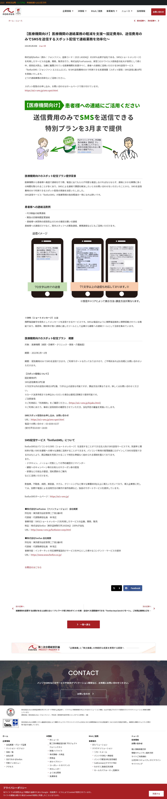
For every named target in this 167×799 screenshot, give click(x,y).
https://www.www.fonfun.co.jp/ (46, 554)
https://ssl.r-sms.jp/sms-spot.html (41, 90)
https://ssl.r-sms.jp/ (59, 496)
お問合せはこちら (33, 567)
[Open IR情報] (86, 11)
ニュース (42, 46)
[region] (83, 791)
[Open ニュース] (132, 11)
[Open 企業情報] (73, 11)
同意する (156, 793)
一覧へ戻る (85, 624)
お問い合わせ (83, 693)
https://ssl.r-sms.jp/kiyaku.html (84, 402)
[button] (116, 588)
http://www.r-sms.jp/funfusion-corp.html (51, 529)
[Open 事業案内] (116, 11)
